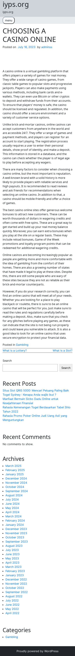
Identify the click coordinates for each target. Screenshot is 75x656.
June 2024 (12, 503)
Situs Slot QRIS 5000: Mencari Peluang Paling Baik (36, 390)
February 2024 (15, 520)
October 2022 (14, 588)
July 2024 (12, 499)
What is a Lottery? (15, 350)
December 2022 (16, 579)
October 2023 (14, 537)
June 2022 (12, 604)
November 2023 (16, 533)
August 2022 (13, 596)
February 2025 (15, 470)
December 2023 (16, 529)
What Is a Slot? (62, 350)
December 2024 (16, 478)
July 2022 (12, 600)
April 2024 (12, 512)
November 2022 (16, 583)
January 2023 (14, 575)
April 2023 (12, 562)
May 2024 (12, 508)
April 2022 (12, 613)
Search (7, 360)
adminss (46, 47)
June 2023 (12, 554)
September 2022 (16, 592)
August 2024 (13, 495)
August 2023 (13, 545)
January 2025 (14, 474)
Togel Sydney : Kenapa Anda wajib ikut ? (29, 394)
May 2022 (12, 609)
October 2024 (14, 487)
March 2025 (13, 466)
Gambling (22, 344)
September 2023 (16, 541)
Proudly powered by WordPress (37, 651)
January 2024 (14, 524)
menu (8, 20)
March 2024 (13, 516)
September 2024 (16, 491)
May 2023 (12, 558)
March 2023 (13, 567)
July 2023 (12, 550)
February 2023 (15, 571)
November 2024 (16, 482)
